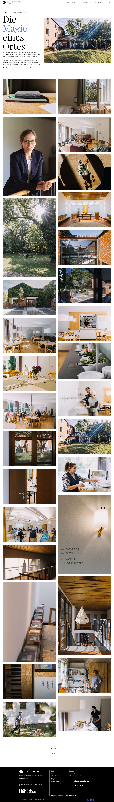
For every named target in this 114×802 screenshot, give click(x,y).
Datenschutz (61, 795)
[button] (14, 12)
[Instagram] (91, 800)
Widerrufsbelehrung (56, 783)
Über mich (87, 2)
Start (68, 2)
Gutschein (53, 773)
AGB (67, 795)
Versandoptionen (55, 781)
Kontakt (101, 2)
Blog (94, 2)
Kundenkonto (54, 779)
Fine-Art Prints (54, 775)
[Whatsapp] (94, 800)
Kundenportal (72, 795)
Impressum (54, 795)
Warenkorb (54, 778)
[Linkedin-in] (88, 800)
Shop (108, 2)
